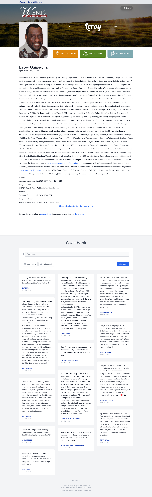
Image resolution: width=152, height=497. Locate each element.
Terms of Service (82, 487)
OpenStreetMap (78, 491)
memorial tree (46, 214)
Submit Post (123, 264)
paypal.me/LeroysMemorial (30, 170)
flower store (79, 214)
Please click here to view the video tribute (76, 205)
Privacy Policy (70, 487)
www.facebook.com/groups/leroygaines (63, 163)
